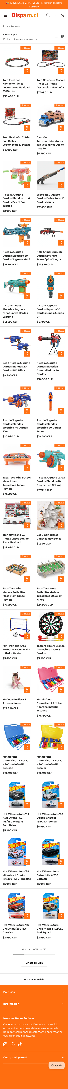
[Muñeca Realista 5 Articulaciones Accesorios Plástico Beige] (17, 680)
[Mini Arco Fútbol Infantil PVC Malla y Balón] (17, 626)
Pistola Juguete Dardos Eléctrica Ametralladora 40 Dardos (48, 368)
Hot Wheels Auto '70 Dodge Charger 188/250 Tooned (50, 818)
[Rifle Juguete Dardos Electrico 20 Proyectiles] (17, 232)
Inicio (5, 26)
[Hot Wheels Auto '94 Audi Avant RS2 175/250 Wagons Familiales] (17, 794)
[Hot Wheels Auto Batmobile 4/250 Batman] (51, 852)
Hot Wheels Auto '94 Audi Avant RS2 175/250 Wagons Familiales (16, 820)
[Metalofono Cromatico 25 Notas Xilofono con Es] (51, 680)
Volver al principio (34, 979)
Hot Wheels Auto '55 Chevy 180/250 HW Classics (16, 928)
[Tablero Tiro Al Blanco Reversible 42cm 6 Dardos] (51, 626)
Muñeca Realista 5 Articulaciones (14, 701)
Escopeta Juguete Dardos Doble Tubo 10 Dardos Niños (50, 198)
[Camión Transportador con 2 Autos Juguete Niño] (51, 118)
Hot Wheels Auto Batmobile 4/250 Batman (48, 875)
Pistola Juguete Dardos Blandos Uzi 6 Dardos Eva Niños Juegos (16, 200)
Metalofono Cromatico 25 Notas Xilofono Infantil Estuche (49, 705)
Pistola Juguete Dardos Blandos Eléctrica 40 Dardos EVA (15, 426)
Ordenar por (10, 34)
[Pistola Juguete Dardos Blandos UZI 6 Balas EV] (17, 175)
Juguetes (15, 26)
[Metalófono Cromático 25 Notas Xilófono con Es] (17, 737)
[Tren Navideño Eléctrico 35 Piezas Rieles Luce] (17, 60)
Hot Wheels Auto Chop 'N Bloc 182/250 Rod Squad (50, 928)
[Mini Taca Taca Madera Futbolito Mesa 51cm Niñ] (17, 569)
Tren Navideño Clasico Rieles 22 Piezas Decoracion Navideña (51, 83)
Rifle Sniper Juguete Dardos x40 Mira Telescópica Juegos (50, 255)
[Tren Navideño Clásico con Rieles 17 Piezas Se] (17, 118)
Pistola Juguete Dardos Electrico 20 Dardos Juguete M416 (16, 255)
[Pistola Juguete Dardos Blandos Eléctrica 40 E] (17, 400)
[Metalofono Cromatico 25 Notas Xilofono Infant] (51, 737)
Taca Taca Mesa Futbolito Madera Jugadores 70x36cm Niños (50, 594)
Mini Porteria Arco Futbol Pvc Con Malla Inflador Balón (16, 649)
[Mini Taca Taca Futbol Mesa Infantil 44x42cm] (17, 458)
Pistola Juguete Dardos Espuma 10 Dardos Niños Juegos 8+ (50, 311)
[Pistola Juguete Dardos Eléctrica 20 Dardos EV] (51, 400)
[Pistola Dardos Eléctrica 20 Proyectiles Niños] (17, 286)
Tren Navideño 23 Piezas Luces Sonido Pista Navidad (16, 538)
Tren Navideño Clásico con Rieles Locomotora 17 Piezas (17, 141)
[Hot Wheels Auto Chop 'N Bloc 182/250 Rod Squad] (51, 905)
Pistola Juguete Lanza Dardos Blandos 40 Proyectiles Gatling (51, 481)
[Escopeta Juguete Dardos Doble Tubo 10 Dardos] (51, 175)
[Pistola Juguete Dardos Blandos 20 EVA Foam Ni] (17, 343)
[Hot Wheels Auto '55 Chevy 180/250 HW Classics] (17, 905)
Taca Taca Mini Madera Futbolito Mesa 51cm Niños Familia (14, 594)
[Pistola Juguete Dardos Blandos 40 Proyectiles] (51, 458)
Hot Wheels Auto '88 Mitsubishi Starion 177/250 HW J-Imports (17, 875)
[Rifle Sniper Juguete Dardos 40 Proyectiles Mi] (51, 232)
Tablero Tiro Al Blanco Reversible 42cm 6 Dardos (51, 649)
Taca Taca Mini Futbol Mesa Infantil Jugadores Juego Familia (17, 483)
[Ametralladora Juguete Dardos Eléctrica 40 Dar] (51, 343)
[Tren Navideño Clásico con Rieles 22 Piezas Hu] (51, 60)
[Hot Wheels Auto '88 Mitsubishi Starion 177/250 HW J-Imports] (17, 852)
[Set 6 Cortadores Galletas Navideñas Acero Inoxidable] (51, 515)
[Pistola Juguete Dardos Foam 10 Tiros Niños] (51, 286)
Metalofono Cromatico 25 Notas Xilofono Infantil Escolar (49, 762)
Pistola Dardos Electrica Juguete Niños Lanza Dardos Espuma (15, 311)
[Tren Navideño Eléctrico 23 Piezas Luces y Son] (17, 515)
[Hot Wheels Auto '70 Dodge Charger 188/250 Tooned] (51, 794)
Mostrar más (34, 963)
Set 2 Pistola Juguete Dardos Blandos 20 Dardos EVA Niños (16, 366)
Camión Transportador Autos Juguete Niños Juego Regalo (50, 143)
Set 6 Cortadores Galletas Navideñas (49, 536)
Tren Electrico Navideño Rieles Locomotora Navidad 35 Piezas (16, 85)
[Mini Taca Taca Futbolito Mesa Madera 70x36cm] (51, 569)
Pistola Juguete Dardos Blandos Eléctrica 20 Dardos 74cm (49, 426)
